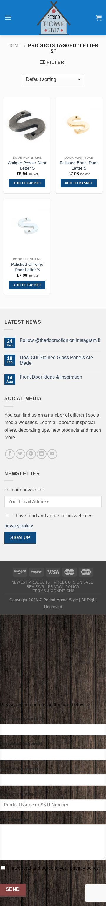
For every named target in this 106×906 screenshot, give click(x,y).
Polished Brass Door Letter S (79, 165)
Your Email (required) (21, 743)
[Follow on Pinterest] (31, 454)
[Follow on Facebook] (10, 454)
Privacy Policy (64, 587)
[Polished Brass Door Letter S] (79, 125)
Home (14, 45)
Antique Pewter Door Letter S (27, 165)
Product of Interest (19, 794)
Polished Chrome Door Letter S (27, 267)
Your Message (14, 819)
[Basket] (99, 17)
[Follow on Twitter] (20, 454)
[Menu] (7, 17)
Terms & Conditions (53, 591)
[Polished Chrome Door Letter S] (27, 227)
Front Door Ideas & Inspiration (51, 376)
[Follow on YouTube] (52, 454)
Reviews (35, 587)
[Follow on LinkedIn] (42, 454)
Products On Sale (73, 582)
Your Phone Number (20, 769)
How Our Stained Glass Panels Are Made (56, 360)
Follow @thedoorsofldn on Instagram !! (60, 340)
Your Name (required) (21, 718)
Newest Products (30, 582)
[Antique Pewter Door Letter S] (27, 125)
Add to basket (27, 183)
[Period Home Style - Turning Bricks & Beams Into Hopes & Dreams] (53, 17)
